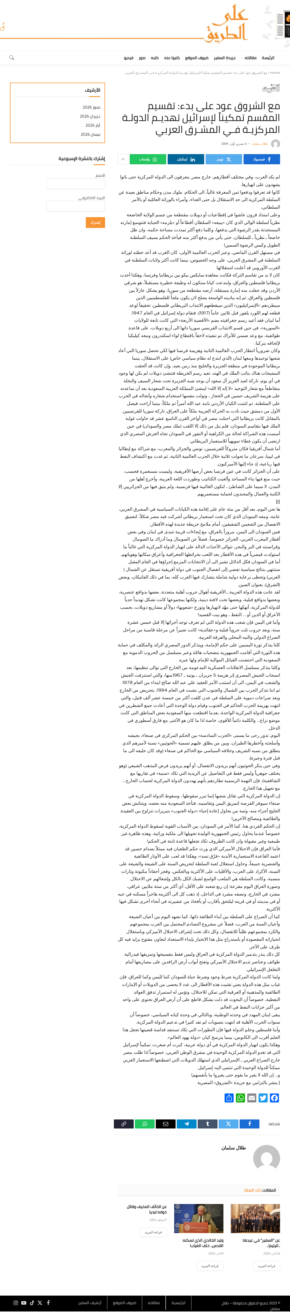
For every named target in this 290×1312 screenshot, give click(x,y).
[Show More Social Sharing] (123, 159)
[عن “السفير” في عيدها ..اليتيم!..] (255, 1218)
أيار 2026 (93, 125)
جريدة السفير (224, 57)
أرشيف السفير (89, 1302)
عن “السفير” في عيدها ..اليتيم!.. (261, 1243)
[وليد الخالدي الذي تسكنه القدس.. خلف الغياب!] (198, 1218)
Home (275, 73)
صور (142, 57)
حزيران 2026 (90, 116)
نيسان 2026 (90, 134)
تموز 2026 (91, 107)
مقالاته (251, 57)
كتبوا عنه (172, 57)
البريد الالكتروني (91, 197)
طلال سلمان (260, 144)
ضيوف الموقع (196, 57)
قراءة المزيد (266, 1266)
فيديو (128, 57)
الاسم (100, 175)
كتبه (155, 57)
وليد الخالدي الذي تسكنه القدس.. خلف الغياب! (203, 1243)
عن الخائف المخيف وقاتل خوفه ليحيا (147, 1209)
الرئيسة (268, 57)
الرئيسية (178, 1302)
